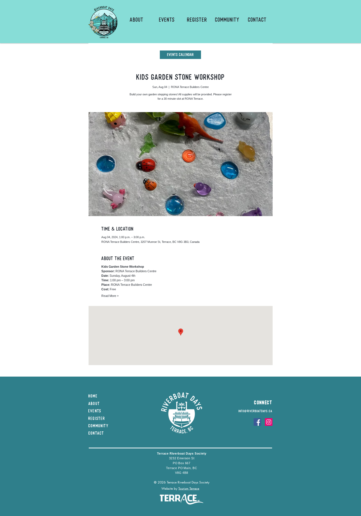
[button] (136, 19)
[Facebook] (257, 422)
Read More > (110, 295)
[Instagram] (268, 422)
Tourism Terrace (188, 488)
